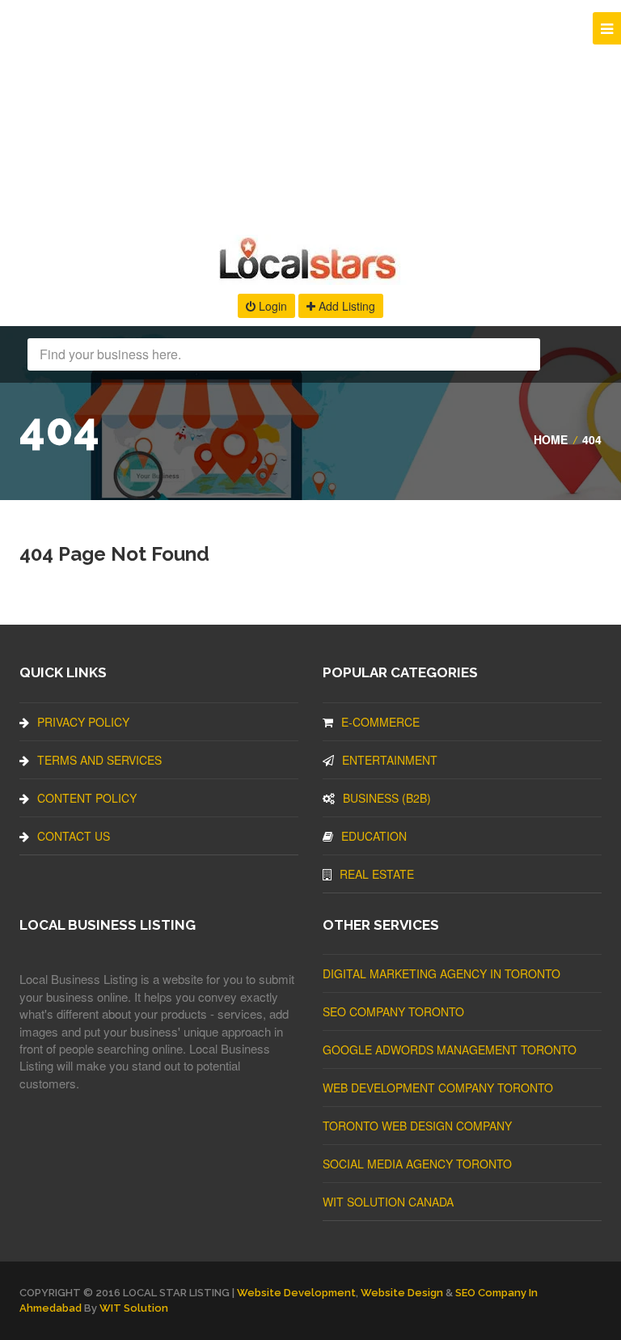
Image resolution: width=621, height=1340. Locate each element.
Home (551, 439)
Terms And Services (99, 760)
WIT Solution (133, 1308)
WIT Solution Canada (388, 1202)
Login (271, 306)
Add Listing (345, 306)
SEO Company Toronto (393, 1011)
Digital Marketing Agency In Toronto (441, 973)
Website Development (296, 1293)
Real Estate (377, 874)
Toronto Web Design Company (417, 1125)
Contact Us (73, 836)
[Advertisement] (310, 113)
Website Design (402, 1293)
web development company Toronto (438, 1087)
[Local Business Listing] (311, 277)
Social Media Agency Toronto (417, 1164)
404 (592, 439)
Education (374, 836)
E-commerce (380, 722)
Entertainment (389, 760)
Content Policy (87, 798)
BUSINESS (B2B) (387, 798)
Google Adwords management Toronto (450, 1049)
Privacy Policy (83, 722)
